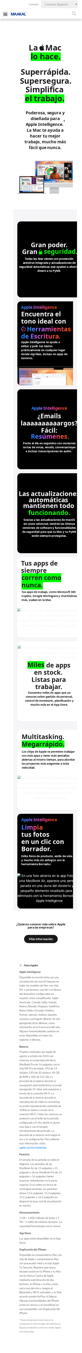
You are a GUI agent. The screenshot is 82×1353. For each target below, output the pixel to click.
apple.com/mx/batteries (33, 1147)
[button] (5, 14)
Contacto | (34, 4)
